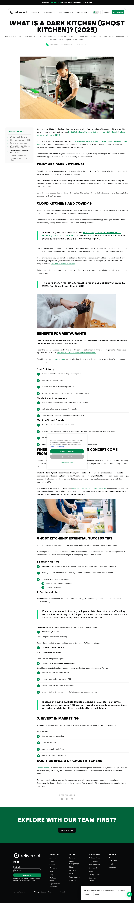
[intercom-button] (129, 894)
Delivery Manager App (74, 862)
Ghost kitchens (43, 768)
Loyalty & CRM (94, 875)
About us (53, 858)
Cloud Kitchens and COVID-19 (20, 140)
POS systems (93, 861)
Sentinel (72, 858)
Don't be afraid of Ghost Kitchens (18, 159)
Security (63, 892)
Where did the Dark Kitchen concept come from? (20, 147)
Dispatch (72, 870)
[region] (67, 451)
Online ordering (94, 868)
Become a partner (92, 879)
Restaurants (112, 861)
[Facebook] (62, 799)
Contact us (53, 868)
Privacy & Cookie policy (57, 446)
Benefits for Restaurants (18, 143)
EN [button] (97, 12)
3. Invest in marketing (18, 155)
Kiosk (71, 874)
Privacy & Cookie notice (42, 892)
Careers (52, 865)
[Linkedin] (72, 799)
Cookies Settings (67, 462)
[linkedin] (14, 862)
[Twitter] (67, 799)
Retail (91, 871)
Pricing (52, 861)
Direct (71, 867)
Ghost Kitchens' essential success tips (19, 151)
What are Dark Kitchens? (18, 137)
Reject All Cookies (67, 457)
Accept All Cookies (67, 451)
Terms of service (19, 892)
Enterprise (112, 867)
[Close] (127, 889)
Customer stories (53, 879)
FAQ (51, 871)
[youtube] (18, 862)
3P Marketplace (94, 865)
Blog (51, 875)
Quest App (73, 880)
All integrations (94, 858)
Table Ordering (74, 877)
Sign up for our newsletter (55, 885)
